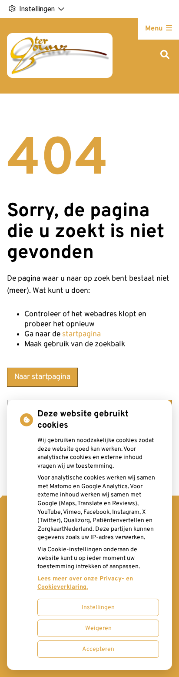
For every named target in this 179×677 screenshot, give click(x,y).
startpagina (81, 334)
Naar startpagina (42, 377)
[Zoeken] (165, 55)
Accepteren (98, 649)
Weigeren (98, 628)
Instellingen (98, 607)
